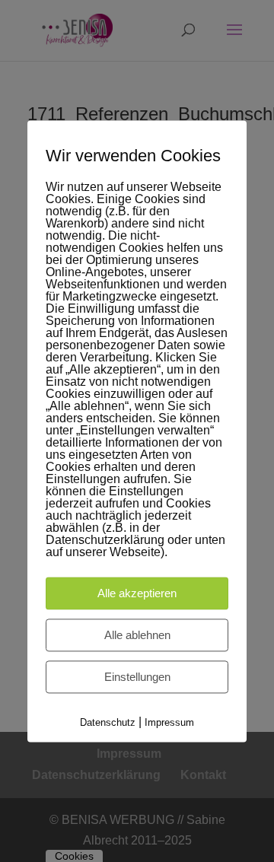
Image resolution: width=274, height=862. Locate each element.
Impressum (169, 722)
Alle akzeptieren (137, 593)
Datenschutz (107, 722)
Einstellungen (137, 676)
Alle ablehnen (137, 634)
